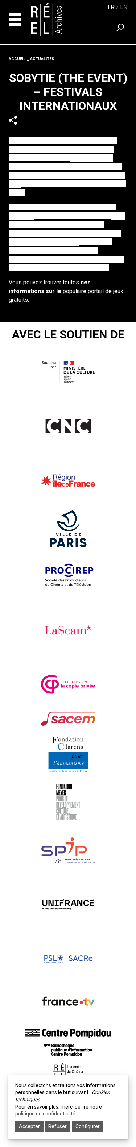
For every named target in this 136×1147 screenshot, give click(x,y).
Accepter (29, 1126)
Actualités (42, 59)
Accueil (17, 59)
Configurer (87, 1126)
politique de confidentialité (45, 1114)
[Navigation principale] (15, 19)
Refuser (57, 1126)
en (123, 7)
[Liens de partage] (13, 120)
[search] (120, 28)
